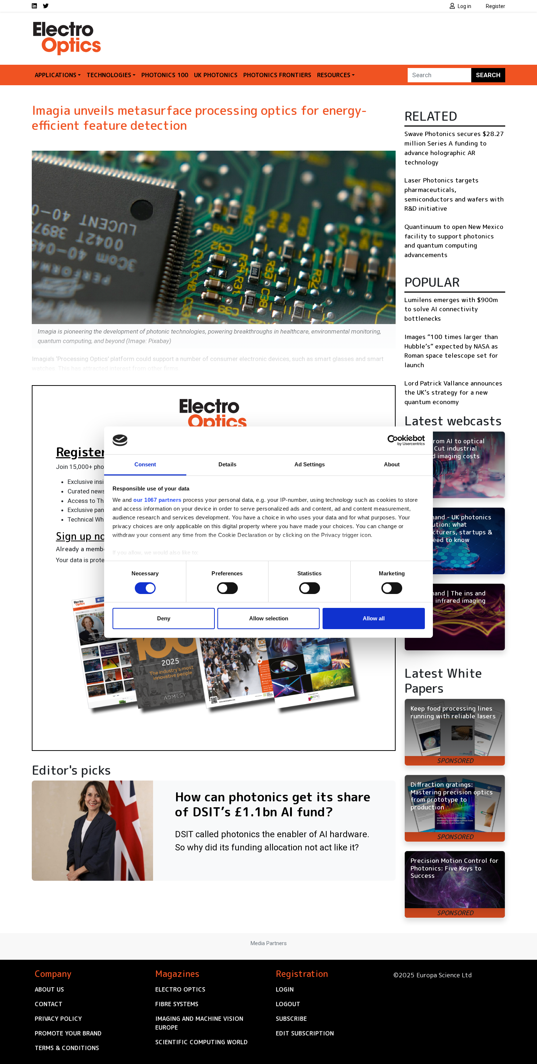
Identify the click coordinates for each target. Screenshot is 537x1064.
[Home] (67, 25)
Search (488, 75)
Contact (48, 1004)
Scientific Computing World (201, 1042)
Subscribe (291, 1019)
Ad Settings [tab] (309, 464)
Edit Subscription (305, 1033)
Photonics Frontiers (277, 75)
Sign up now (84, 536)
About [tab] (392, 464)
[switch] (227, 588)
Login (285, 989)
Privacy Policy (58, 1019)
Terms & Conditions (67, 1048)
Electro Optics (180, 989)
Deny (163, 618)
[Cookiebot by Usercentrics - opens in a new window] (393, 440)
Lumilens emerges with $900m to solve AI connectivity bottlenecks (451, 309)
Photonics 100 (164, 75)
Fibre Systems (176, 1004)
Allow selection (268, 618)
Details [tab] (227, 464)
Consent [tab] (145, 464)
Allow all (374, 618)
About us (49, 989)
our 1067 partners (157, 500)
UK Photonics (215, 75)
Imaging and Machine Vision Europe (199, 1023)
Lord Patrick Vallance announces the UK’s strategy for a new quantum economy (453, 392)
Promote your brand (68, 1033)
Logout (288, 1004)
